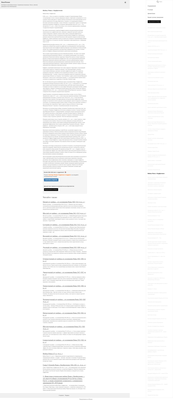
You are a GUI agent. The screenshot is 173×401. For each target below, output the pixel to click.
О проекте (61, 395)
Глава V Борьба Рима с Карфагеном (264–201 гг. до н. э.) (64, 365)
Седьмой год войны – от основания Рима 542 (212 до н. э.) (65, 224)
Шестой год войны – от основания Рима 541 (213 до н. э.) (64, 213)
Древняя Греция (151, 13)
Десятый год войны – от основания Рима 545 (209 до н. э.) (65, 247)
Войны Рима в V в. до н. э (52, 353)
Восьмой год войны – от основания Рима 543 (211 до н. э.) (65, 236)
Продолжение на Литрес (154, 21)
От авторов (150, 9)
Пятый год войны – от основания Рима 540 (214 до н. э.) (64, 202)
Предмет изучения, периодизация (155, 17)
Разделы (67, 395)
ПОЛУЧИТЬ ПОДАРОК (51, 179)
